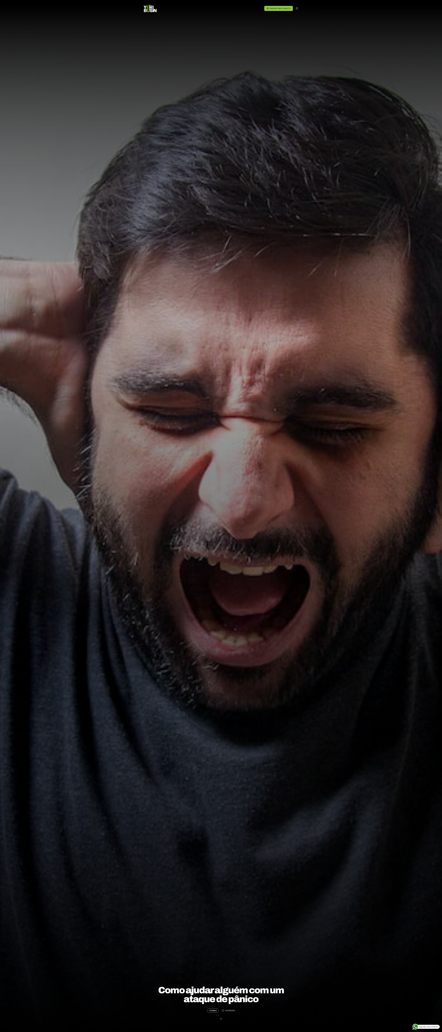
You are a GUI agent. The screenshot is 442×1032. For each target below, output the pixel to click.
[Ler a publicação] (221, 1019)
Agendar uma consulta (280, 8)
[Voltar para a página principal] (150, 8)
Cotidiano (213, 1010)
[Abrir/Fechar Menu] (297, 8)
